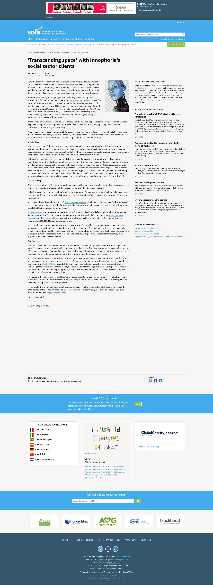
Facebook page (140, 88)
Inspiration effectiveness (61, 44)
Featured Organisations (109, 539)
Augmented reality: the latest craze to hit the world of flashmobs (157, 144)
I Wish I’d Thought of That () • (100, 475)
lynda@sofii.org (123, 557)
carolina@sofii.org (120, 559)
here (160, 10)
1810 (109, 581)
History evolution (37, 44)
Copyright (121, 578)
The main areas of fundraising (60, 53)
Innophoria (174, 85)
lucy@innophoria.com (56, 292)
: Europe (94, 478)
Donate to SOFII (176, 44)
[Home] (80, 30)
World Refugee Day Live (75, 202)
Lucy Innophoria (38, 381)
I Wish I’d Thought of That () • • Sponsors (104, 466)
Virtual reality (63, 381)
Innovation (51, 381)
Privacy (103, 578)
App (79, 381)
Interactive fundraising (146, 165)
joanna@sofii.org (113, 562)
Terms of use (111, 578)
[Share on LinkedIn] (160, 381)
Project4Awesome (36, 212)
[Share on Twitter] (150, 381)
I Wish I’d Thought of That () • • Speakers (104, 472)
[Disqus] (80, 343)
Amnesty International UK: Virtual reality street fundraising (158, 115)
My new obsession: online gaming (151, 200)
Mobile (74, 381)
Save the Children (50, 218)
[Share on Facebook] (155, 381)
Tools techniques (85, 44)
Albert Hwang (50, 264)
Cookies (97, 578)
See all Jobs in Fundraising (148, 447)
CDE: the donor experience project (112, 44)
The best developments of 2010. (150, 182)
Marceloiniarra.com (65, 84)
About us (66, 539)
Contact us (146, 539)
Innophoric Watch (108, 261)
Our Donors (130, 539)
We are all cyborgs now (80, 100)
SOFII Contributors (84, 539)
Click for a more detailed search (173, 39)
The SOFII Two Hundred (145, 4)
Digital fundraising (81, 53)
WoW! (134, 44)
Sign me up (180, 23)
